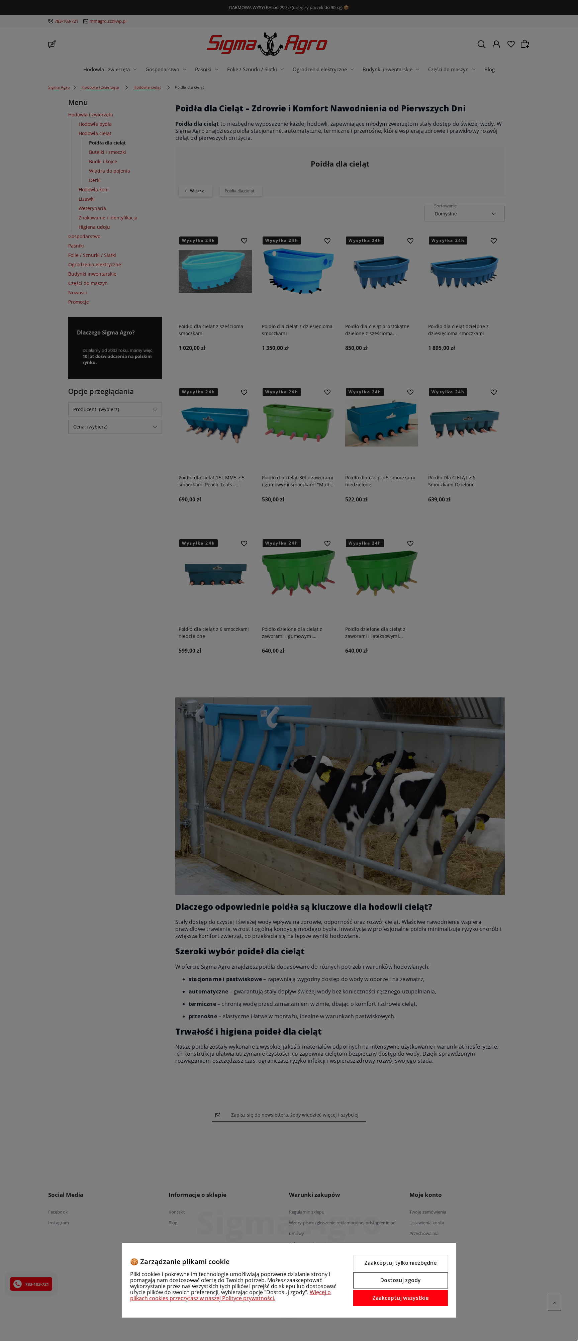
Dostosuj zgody (400, 1280)
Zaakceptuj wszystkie (400, 1298)
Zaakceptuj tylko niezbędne (400, 1262)
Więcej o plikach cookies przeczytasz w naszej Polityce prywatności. (230, 1295)
